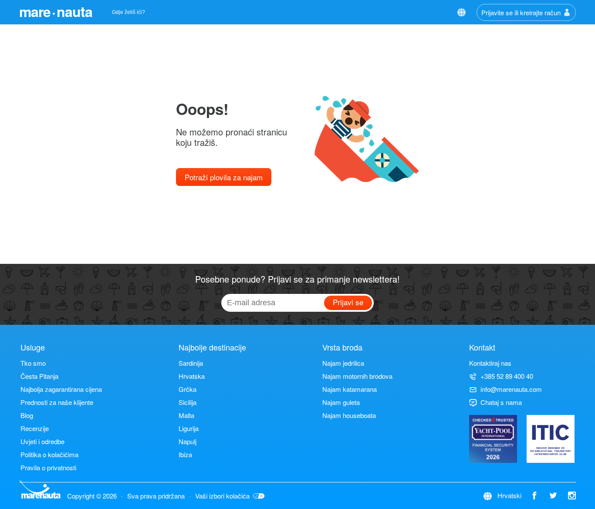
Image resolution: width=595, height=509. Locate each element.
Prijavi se (348, 302)
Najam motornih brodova (357, 376)
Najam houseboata (349, 415)
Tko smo (33, 362)
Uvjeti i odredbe (42, 441)
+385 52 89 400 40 (506, 376)
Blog (26, 415)
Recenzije (34, 428)
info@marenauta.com (511, 389)
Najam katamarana (349, 389)
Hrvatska (192, 376)
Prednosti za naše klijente (56, 402)
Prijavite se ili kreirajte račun (521, 12)
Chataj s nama (501, 402)
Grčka (187, 389)
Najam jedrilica (343, 362)
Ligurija (189, 428)
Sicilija (187, 402)
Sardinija (191, 362)
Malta (186, 415)
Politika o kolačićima (49, 454)
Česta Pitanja (39, 376)
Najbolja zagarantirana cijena (61, 389)
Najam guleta (341, 402)
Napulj (187, 441)
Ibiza (185, 454)
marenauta (55, 11)
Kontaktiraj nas (490, 362)
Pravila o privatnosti (48, 467)
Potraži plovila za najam (224, 177)
